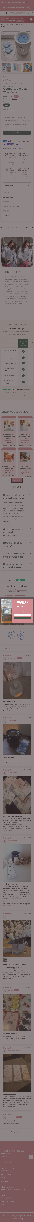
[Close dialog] (32, 600)
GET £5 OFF (22, 618)
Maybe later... (22, 620)
